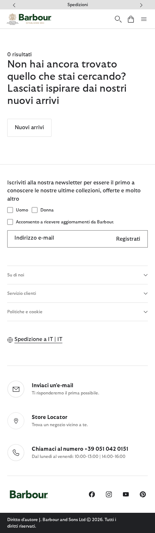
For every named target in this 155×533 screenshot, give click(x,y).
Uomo (22, 210)
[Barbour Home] (28, 19)
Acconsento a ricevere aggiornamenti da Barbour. (65, 222)
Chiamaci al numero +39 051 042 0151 (80, 449)
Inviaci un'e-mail (52, 385)
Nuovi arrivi (29, 127)
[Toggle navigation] (144, 19)
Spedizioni (77, 5)
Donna (47, 210)
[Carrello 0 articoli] (130, 19)
